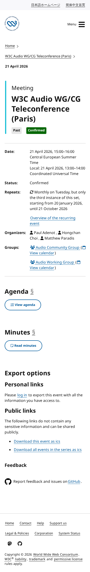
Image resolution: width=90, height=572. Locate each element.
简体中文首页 (76, 5)
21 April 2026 (16, 66)
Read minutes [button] (24, 345)
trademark (37, 559)
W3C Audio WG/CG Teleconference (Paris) (38, 56)
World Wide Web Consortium (55, 554)
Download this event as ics (37, 441)
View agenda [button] (24, 304)
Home (10, 45)
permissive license (68, 559)
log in (22, 395)
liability (20, 559)
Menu (71, 24)
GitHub (74, 481)
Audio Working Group (55, 262)
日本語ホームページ (46, 5)
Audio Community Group (57, 247)
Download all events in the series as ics (48, 450)
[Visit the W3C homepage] (12, 24)
